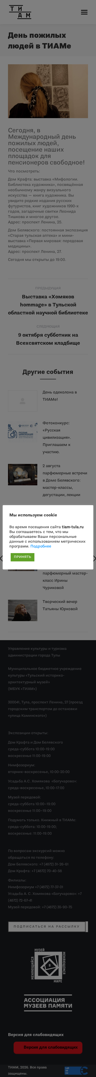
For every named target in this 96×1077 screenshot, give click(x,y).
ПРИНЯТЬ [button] (22, 557)
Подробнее (40, 546)
